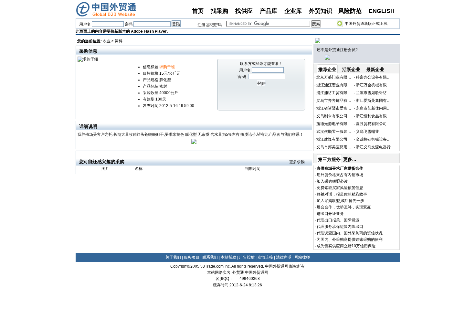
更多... (349, 159)
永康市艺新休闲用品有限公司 (381, 108)
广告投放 (247, 257)
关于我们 (173, 257)
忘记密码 (214, 25)
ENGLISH (382, 11)
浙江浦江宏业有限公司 (335, 85)
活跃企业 (351, 69)
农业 (107, 41)
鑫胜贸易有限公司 (371, 124)
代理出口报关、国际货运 (338, 220)
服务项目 (191, 257)
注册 (201, 25)
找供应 (244, 11)
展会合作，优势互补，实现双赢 (344, 207)
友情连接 (265, 257)
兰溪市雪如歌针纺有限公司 (379, 93)
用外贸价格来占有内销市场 (340, 175)
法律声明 (283, 257)
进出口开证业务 (330, 213)
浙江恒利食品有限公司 (375, 116)
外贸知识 (320, 11)
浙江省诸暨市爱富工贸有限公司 (343, 108)
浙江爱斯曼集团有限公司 (377, 100)
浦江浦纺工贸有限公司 (335, 93)
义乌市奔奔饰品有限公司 (337, 100)
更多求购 (297, 162)
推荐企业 (327, 69)
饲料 (118, 41)
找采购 (219, 11)
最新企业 (375, 69)
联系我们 (210, 257)
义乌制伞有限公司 (331, 116)
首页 (198, 11)
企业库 (293, 11)
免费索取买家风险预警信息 (340, 188)
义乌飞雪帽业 (367, 131)
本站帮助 (228, 257)
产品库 (268, 11)
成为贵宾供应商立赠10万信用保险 (346, 246)
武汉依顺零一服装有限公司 (339, 131)
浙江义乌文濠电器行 (373, 147)
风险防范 (350, 11)
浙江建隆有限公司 (331, 139)
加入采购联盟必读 (332, 181)
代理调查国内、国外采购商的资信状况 (350, 233)
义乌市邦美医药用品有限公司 (341, 147)
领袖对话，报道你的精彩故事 (342, 194)
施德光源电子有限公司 (335, 124)
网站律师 (302, 257)
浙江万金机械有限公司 (375, 85)
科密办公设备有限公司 (375, 77)
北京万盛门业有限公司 (335, 77)
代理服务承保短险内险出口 (340, 226)
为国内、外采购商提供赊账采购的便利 (350, 239)
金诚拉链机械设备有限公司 (379, 139)
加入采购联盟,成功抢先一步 (340, 200)
